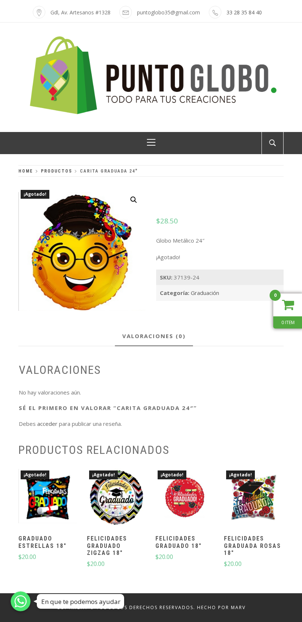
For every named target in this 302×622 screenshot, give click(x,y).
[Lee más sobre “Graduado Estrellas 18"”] (47, 498)
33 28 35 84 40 (244, 12)
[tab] (154, 336)
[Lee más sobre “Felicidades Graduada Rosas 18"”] (253, 498)
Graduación (205, 292)
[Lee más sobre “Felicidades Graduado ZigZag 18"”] (116, 498)
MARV (238, 607)
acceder (47, 423)
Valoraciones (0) (154, 336)
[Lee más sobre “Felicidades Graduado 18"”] (185, 498)
